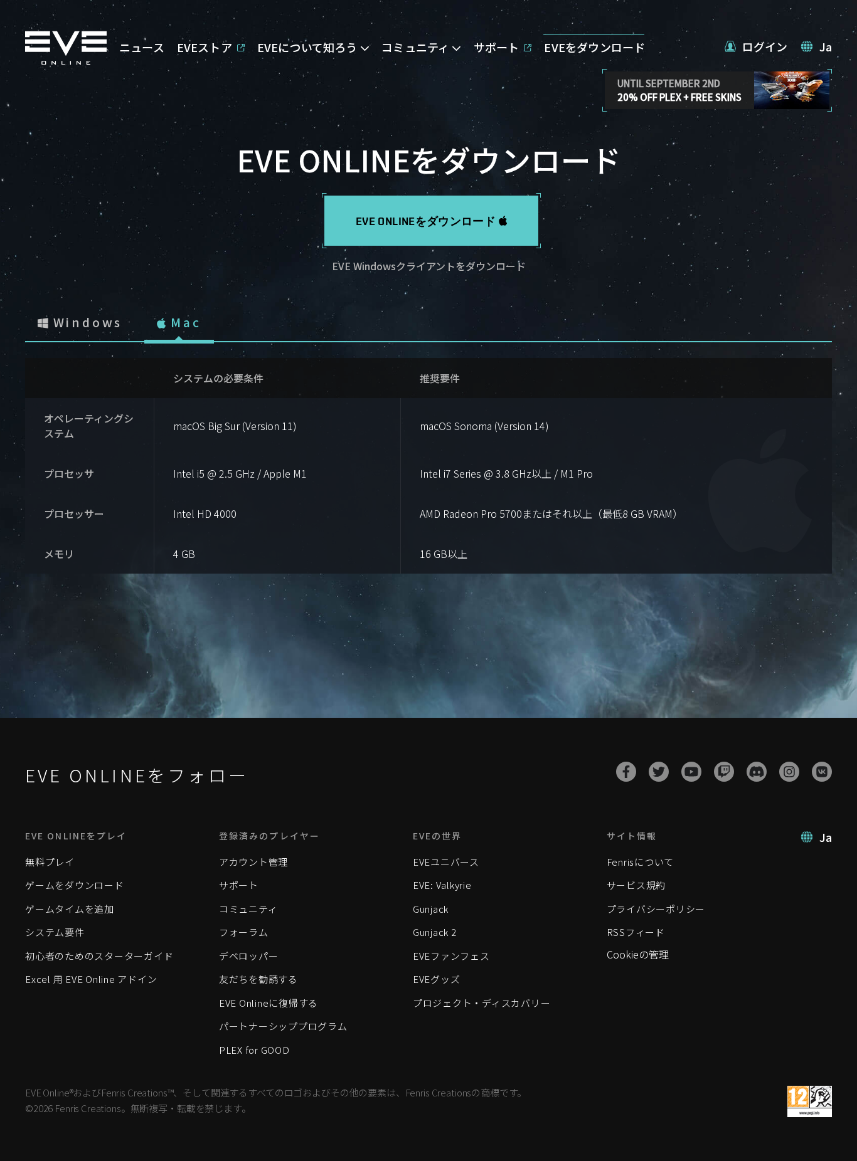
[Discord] (757, 772)
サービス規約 (636, 884)
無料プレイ (50, 861)
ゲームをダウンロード (74, 884)
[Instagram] (789, 772)
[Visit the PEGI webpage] (809, 1101)
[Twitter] (659, 772)
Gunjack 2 (435, 931)
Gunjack (431, 908)
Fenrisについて (640, 861)
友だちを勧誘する (258, 978)
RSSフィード (636, 931)
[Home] (66, 60)
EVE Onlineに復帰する (268, 1002)
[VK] (822, 772)
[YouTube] (691, 772)
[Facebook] (626, 772)
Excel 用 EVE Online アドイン (91, 978)
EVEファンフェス (451, 955)
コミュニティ (248, 908)
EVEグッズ (436, 978)
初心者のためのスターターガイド (99, 955)
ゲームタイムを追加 (69, 908)
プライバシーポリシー (656, 908)
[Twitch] (724, 772)
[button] (756, 46)
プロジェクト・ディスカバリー (482, 1002)
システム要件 (55, 931)
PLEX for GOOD (254, 1049)
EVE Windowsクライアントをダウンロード (429, 265)
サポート (238, 884)
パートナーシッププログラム (283, 1025)
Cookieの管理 (638, 954)
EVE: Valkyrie (442, 884)
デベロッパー (249, 955)
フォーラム (244, 931)
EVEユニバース (446, 861)
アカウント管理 (253, 861)
